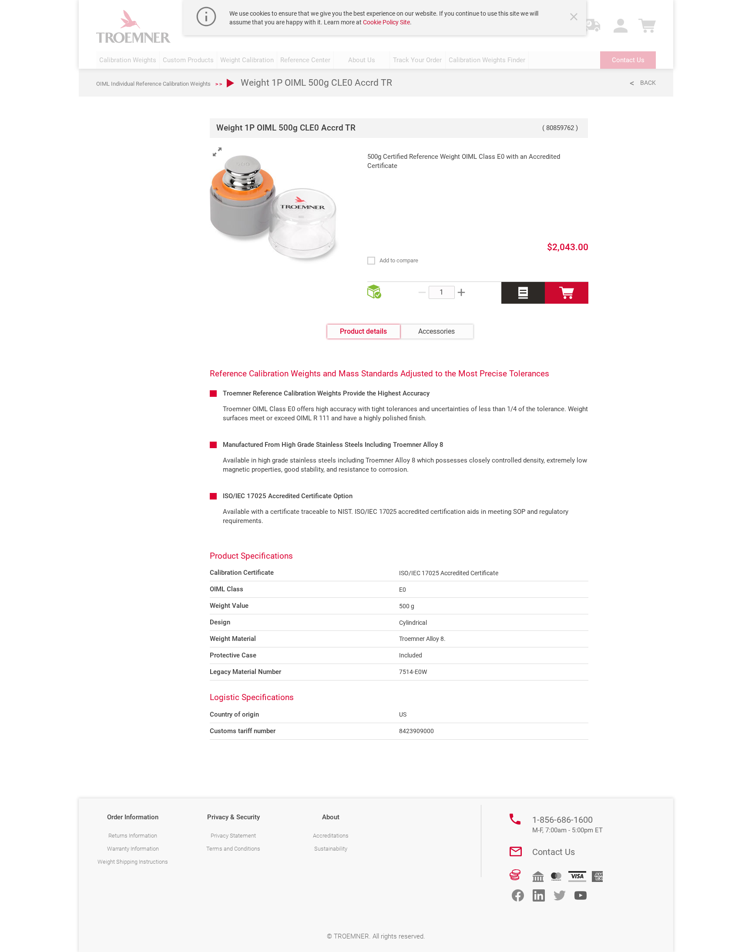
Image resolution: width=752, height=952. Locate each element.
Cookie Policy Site (386, 22)
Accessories (436, 331)
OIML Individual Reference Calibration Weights (153, 83)
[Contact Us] (516, 851)
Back (648, 82)
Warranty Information (133, 848)
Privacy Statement (233, 835)
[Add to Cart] (566, 293)
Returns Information (132, 835)
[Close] (575, 18)
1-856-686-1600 (567, 825)
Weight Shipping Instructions (132, 861)
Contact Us (553, 852)
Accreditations (331, 835)
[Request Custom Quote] (523, 293)
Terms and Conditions (233, 848)
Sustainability (330, 848)
